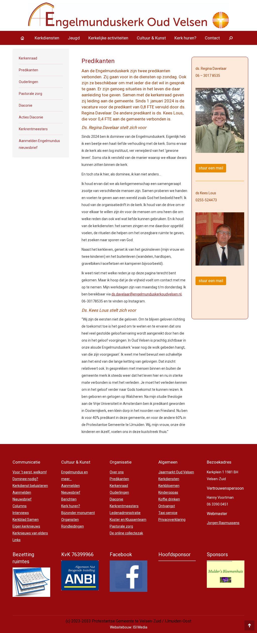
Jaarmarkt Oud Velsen (176, 472)
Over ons (117, 472)
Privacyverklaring (171, 520)
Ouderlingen (28, 82)
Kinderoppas (168, 492)
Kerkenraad (28, 58)
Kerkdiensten (168, 479)
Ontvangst (166, 506)
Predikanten (28, 70)
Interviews (21, 513)
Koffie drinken (169, 499)
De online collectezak (126, 533)
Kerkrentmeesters (33, 129)
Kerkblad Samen (26, 520)
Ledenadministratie (125, 513)
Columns (20, 506)
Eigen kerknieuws (26, 526)
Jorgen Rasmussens (223, 523)
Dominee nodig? (25, 479)
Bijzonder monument (78, 513)
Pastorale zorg (30, 94)
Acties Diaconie (31, 117)
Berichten (69, 499)
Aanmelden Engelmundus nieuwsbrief (39, 144)
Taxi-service (167, 513)
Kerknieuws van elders (30, 533)
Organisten (70, 520)
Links (17, 540)
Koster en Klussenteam (128, 520)
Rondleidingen (72, 526)
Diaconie (25, 105)
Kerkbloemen (168, 486)
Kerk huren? (70, 506)
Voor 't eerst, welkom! (30, 472)
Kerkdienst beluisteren (30, 486)
